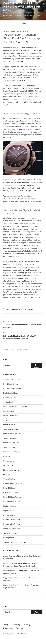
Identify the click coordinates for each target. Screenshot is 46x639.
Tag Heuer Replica (10, 533)
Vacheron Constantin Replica (14, 542)
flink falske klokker (10, 429)
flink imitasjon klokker (12, 434)
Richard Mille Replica (11, 520)
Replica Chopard (9, 506)
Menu (24, 23)
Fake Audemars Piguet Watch (19, 309)
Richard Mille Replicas (12, 524)
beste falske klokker (11, 393)
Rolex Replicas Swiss (11, 529)
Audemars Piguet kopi (12, 380)
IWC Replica (8, 465)
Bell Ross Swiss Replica (12, 389)
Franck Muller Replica (11, 452)
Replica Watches (9, 511)
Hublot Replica (9, 461)
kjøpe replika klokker (11, 470)
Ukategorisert (8, 538)
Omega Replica (9, 479)
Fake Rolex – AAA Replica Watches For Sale (21, 6)
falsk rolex (7, 420)
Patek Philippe (9, 488)
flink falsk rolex (9, 425)
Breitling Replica (9, 398)
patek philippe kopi (10, 493)
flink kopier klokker (10, 438)
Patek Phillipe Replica (11, 502)
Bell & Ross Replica (10, 384)
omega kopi (8, 475)
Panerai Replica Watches (13, 483)
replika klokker (9, 515)
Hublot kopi (7, 456)
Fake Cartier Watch (10, 416)
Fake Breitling (8, 411)
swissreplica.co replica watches (15, 350)
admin (25, 31)
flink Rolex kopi (9, 447)
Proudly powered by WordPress (14, 634)
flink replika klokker (11, 443)
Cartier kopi (8, 402)
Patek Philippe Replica (12, 497)
